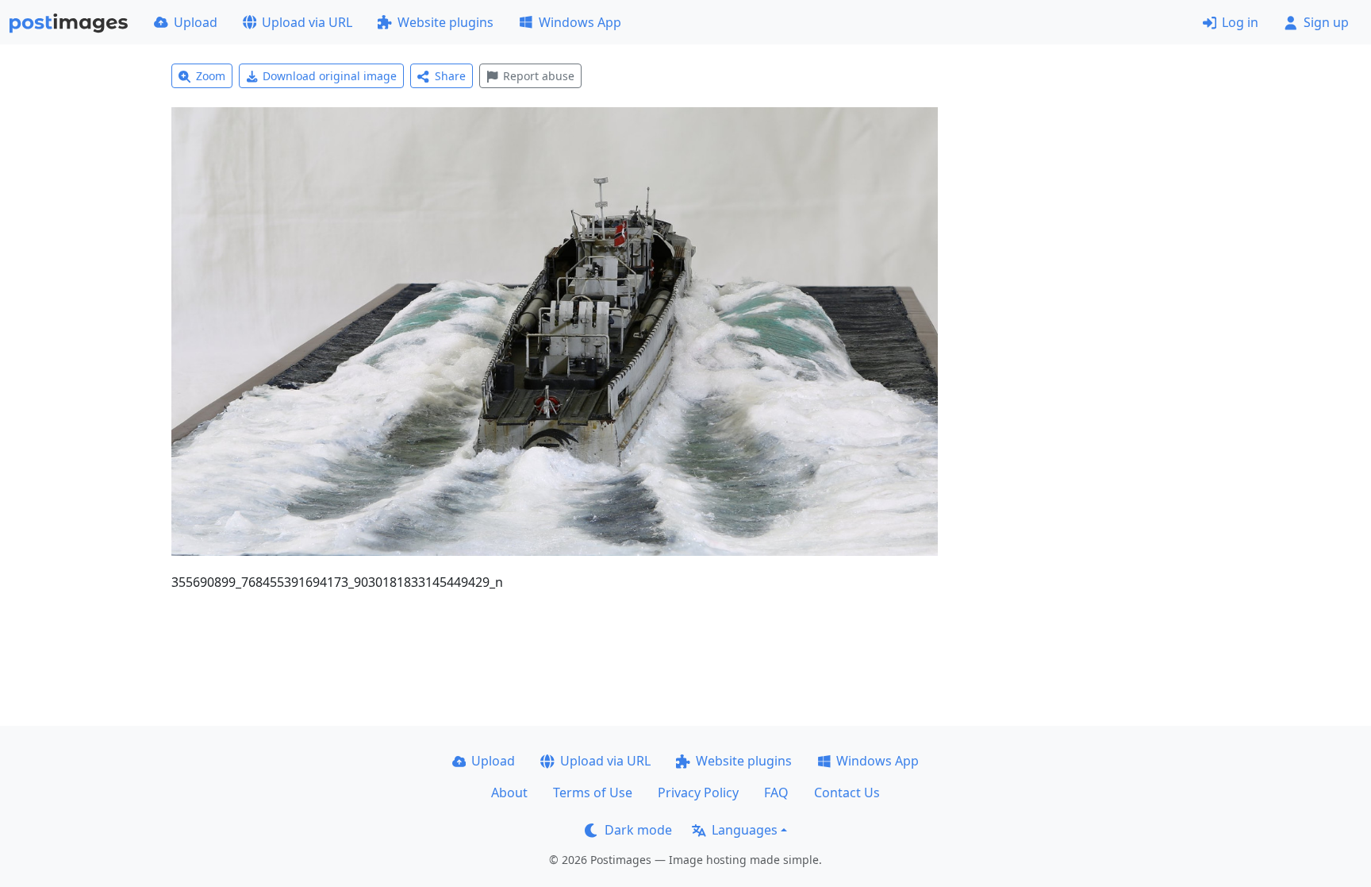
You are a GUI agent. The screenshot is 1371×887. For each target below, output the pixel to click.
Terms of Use (592, 792)
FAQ (776, 792)
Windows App (580, 22)
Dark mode (638, 830)
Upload (195, 22)
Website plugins (445, 22)
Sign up (1326, 22)
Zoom (210, 75)
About (509, 792)
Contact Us (847, 792)
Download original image (330, 75)
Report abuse (538, 75)
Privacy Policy (698, 792)
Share (450, 75)
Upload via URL (307, 22)
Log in (1240, 22)
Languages (745, 830)
